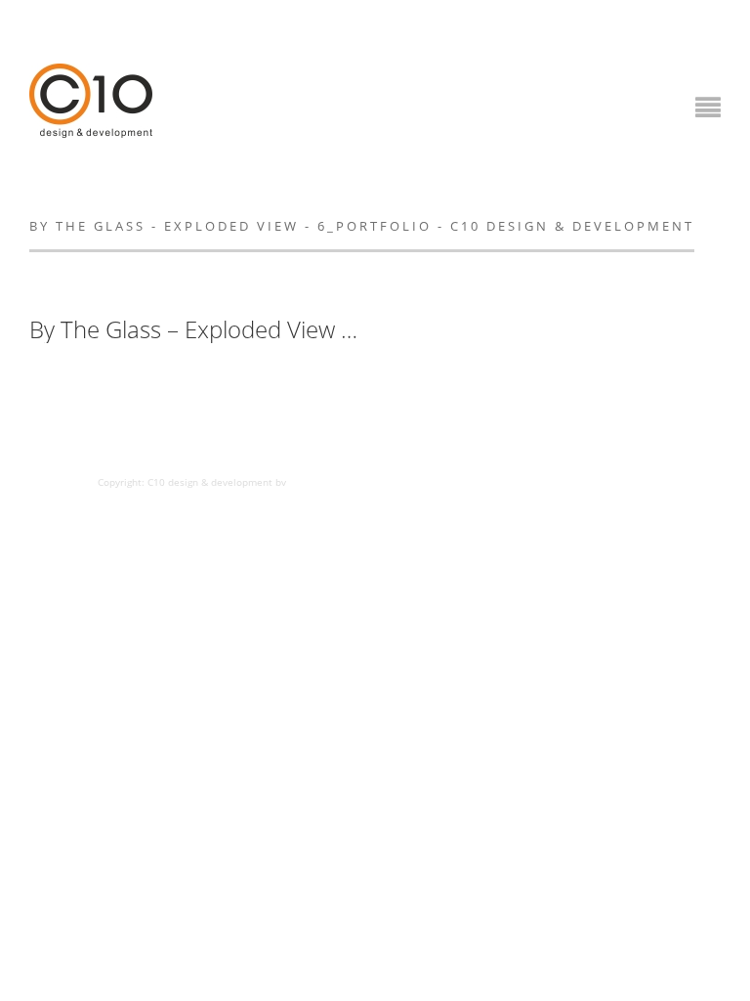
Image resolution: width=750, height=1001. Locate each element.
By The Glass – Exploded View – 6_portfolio (194, 329)
